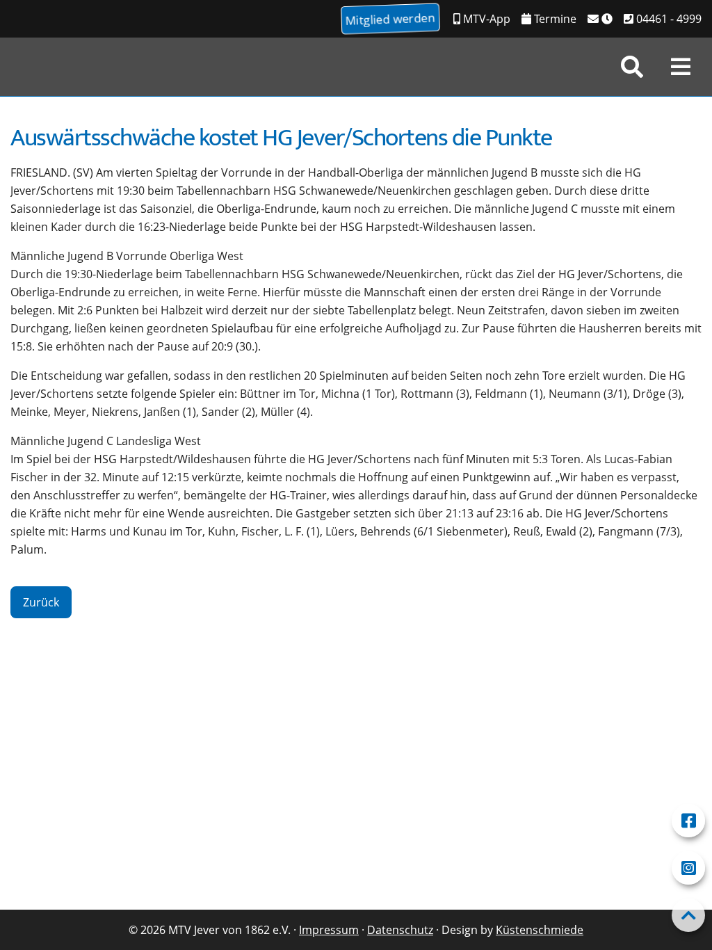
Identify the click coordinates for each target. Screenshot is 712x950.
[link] (632, 67)
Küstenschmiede (539, 929)
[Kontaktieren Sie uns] (600, 19)
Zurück (41, 602)
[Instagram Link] (688, 868)
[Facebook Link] (688, 820)
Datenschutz (400, 929)
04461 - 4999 (667, 18)
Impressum (329, 929)
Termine (553, 18)
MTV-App (485, 18)
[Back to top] (688, 915)
